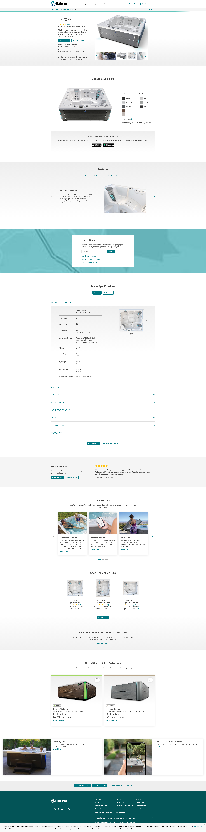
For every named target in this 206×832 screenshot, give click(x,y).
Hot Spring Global (101, 806)
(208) (79, 605)
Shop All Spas (103, 617)
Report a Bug (120, 812)
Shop (84, 4)
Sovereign (103, 600)
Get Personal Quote (82, 786)
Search (111, 251)
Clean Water (57, 395)
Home (52, 9)
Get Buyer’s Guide (99, 786)
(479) (134, 605)
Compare (97, 293)
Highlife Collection (67, 9)
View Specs (94, 444)
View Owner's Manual (110, 444)
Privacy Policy (141, 802)
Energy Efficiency (60, 402)
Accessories (57, 425)
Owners (111, 4)
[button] (197, 826)
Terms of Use (141, 806)
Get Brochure (64, 40)
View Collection (58, 721)
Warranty (56, 433)
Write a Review (72, 478)
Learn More (64, 551)
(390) (68, 24)
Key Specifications (61, 302)
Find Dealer (116, 786)
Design (54, 417)
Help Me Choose (103, 643)
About (97, 802)
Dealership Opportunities (125, 806)
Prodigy (131, 600)
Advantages (75, 4)
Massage (55, 387)
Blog (105, 4)
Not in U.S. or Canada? (89, 262)
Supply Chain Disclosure (103, 812)
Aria (75, 600)
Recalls (138, 809)
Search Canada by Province (91, 259)
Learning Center (95, 4)
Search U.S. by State (88, 256)
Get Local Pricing (78, 40)
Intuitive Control (61, 410)
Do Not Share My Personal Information (125, 822)
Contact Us (120, 802)
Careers (118, 809)
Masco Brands (100, 809)
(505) (107, 605)
